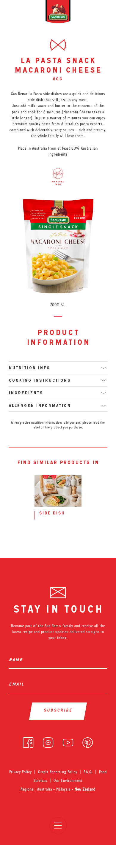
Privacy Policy (20, 771)
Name (17, 660)
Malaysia (63, 789)
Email (17, 685)
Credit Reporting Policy (57, 771)
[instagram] (48, 741)
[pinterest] (87, 741)
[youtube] (68, 741)
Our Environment (68, 780)
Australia (45, 789)
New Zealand (85, 789)
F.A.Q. (88, 771)
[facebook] (28, 741)
